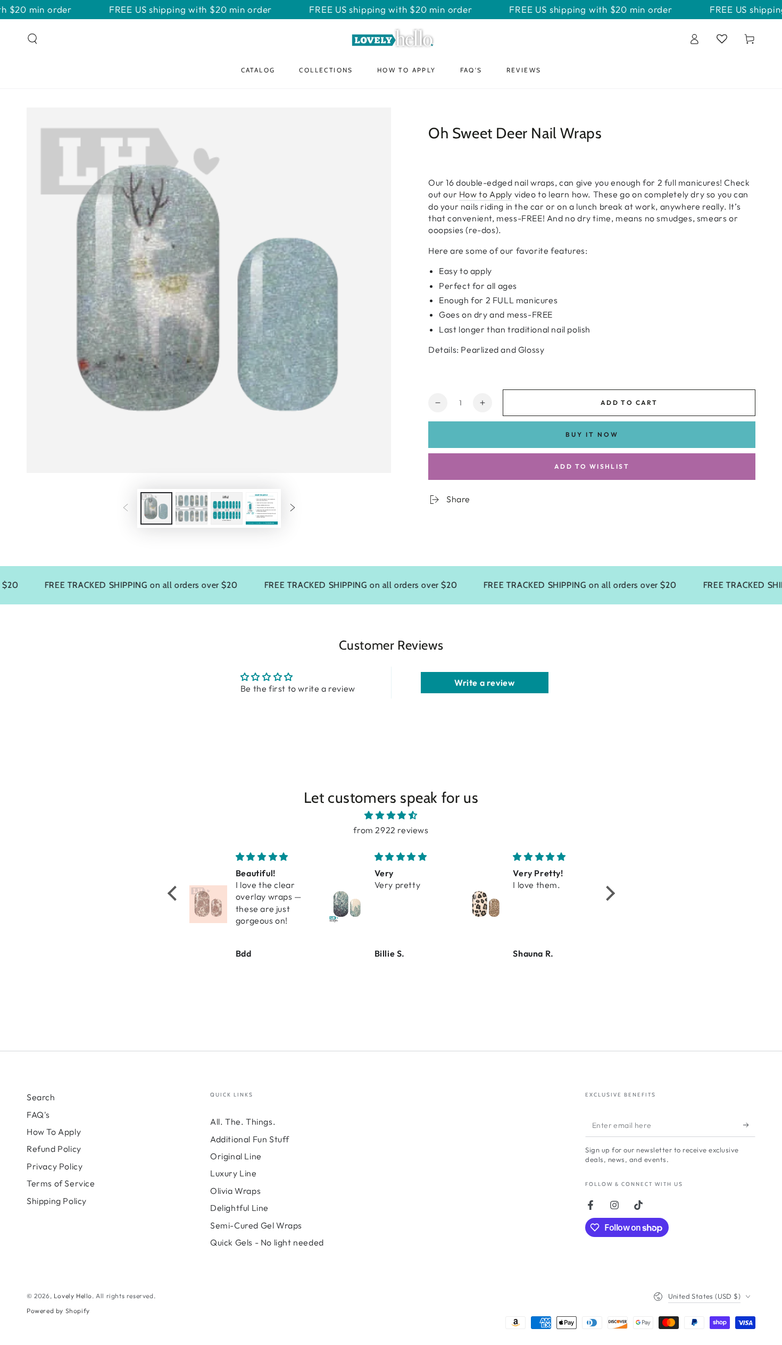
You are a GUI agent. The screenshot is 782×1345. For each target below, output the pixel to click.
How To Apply (54, 1131)
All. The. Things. (243, 1121)
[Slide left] (125, 508)
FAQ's (38, 1114)
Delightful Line (239, 1207)
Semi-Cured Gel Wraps (256, 1225)
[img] (391, 815)
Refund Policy (54, 1148)
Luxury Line (233, 1173)
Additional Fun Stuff (249, 1139)
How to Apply (485, 194)
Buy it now (592, 434)
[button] (32, 39)
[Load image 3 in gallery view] (227, 508)
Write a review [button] (484, 682)
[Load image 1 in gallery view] (156, 508)
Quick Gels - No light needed (267, 1242)
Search (41, 1097)
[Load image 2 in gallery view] (191, 508)
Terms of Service (61, 1183)
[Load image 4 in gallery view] (262, 508)
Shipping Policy (57, 1200)
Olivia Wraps (235, 1190)
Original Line (236, 1156)
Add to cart (629, 402)
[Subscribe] (749, 1124)
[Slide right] (292, 508)
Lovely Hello (73, 1296)
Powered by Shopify (58, 1311)
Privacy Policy (54, 1166)
